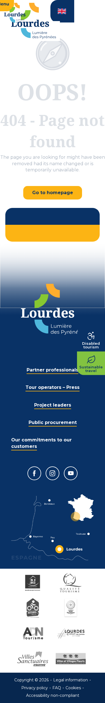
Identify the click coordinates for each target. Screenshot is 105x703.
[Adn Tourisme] (33, 633)
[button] (62, 11)
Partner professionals (52, 370)
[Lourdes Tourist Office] (33, 21)
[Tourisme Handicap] (33, 583)
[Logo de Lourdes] (52, 309)
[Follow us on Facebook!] (34, 473)
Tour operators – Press (52, 387)
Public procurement (53, 422)
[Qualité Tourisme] (71, 583)
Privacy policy (34, 687)
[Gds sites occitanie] (71, 608)
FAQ (56, 687)
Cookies (73, 687)
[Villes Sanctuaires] (33, 658)
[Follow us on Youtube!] (71, 473)
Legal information (70, 679)
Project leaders (52, 405)
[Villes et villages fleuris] (71, 658)
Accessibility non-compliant (52, 695)
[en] (62, 11)
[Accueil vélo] (33, 608)
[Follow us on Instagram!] (52, 473)
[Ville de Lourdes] (71, 633)
